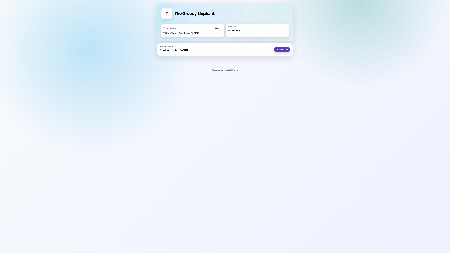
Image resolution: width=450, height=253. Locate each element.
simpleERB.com (230, 70)
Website (235, 30)
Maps (217, 28)
